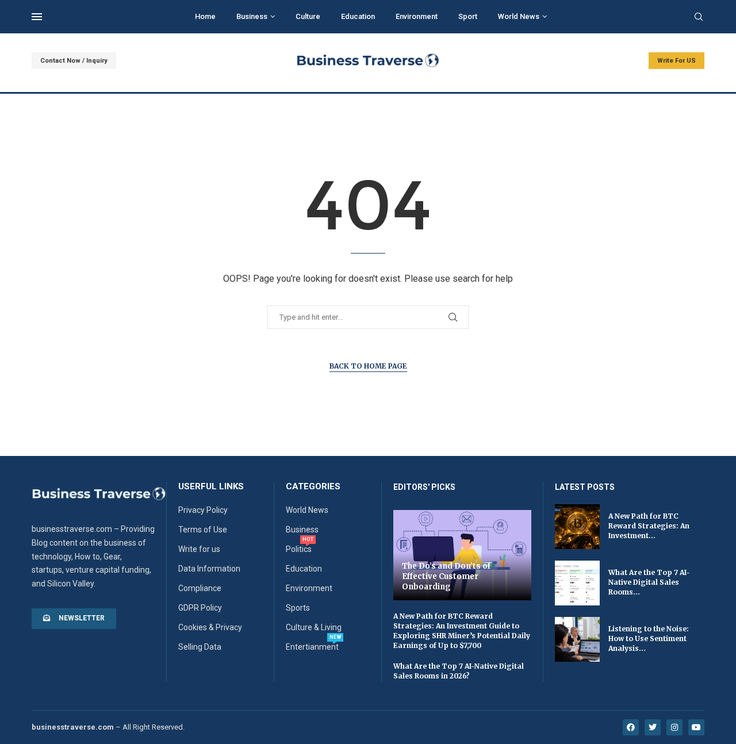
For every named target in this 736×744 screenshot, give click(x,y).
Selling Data (199, 647)
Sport (467, 16)
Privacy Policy (203, 510)
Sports (298, 608)
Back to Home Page (368, 366)
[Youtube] (696, 727)
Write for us (199, 549)
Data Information (209, 569)
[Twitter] (653, 727)
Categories (313, 486)
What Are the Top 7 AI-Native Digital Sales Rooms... (649, 582)
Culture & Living (314, 627)
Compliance (199, 588)
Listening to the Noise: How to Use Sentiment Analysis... (648, 638)
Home (205, 16)
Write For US (676, 60)
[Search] (698, 17)
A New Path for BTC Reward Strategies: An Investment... (648, 526)
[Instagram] (674, 727)
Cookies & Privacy (210, 627)
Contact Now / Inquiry (74, 60)
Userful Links (211, 486)
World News (518, 16)
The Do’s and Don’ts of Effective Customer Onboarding (446, 576)
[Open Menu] (37, 16)
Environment (417, 16)
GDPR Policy (200, 608)
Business (251, 16)
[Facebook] (631, 727)
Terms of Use (202, 530)
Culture (308, 16)
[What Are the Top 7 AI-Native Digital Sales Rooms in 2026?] (577, 583)
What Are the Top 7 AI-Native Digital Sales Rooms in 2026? (458, 671)
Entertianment (312, 647)
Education (358, 16)
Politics (299, 549)
